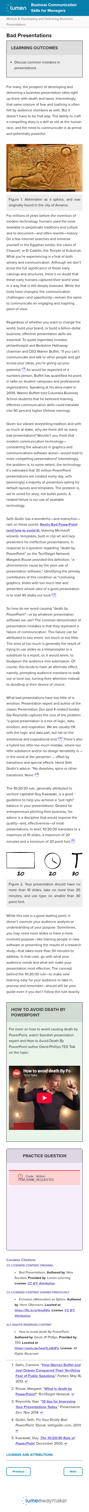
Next (73, 1471)
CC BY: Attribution (41, 1283)
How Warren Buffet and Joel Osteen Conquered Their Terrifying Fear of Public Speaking (48, 1370)
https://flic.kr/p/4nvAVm (32, 1310)
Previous (18, 1471)
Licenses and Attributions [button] (29, 1455)
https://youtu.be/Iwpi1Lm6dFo (37, 1348)
